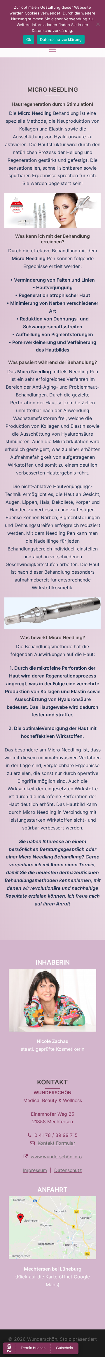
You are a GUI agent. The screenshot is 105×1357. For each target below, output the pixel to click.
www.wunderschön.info (56, 1156)
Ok (29, 39)
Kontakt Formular (56, 1143)
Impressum (35, 1170)
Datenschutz (68, 1170)
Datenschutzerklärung (61, 39)
